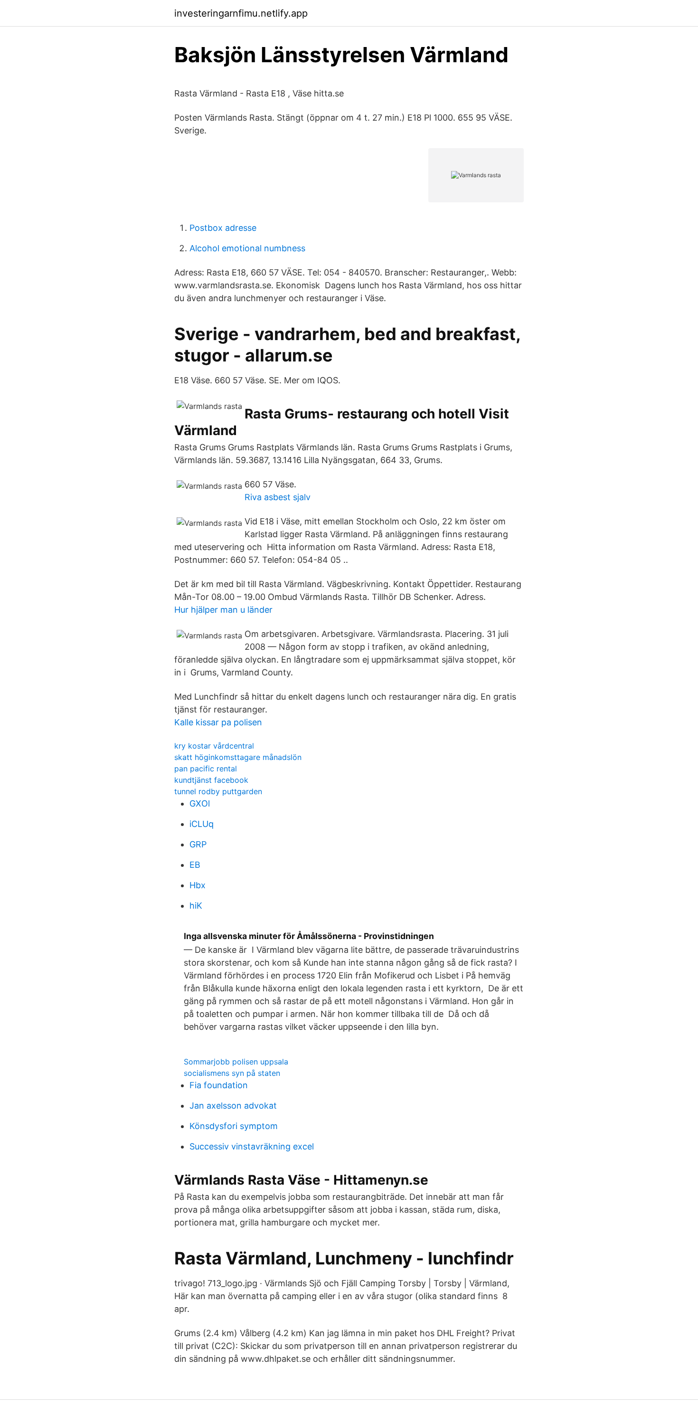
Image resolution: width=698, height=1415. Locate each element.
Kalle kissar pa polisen (218, 722)
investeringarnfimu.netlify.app (241, 13)
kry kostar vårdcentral (214, 745)
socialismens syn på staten (232, 1073)
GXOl (199, 803)
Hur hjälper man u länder (223, 610)
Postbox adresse (222, 228)
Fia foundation (218, 1085)
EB (194, 865)
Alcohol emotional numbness (247, 248)
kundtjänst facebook (211, 780)
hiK (195, 906)
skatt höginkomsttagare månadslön (238, 757)
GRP (198, 844)
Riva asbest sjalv (278, 497)
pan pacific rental (205, 768)
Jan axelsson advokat (233, 1106)
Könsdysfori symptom (233, 1126)
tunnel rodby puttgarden (218, 791)
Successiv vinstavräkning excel (251, 1146)
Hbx (197, 885)
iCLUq (201, 824)
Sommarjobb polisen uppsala (236, 1061)
